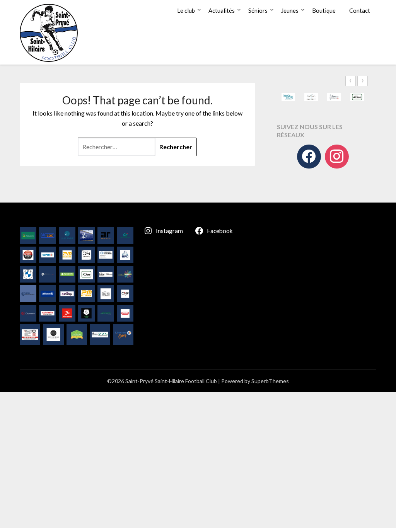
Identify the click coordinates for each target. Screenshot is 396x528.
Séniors (258, 10)
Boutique (324, 10)
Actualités (221, 10)
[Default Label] (337, 156)
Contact (359, 10)
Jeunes (290, 10)
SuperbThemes (270, 381)
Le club (186, 10)
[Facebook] (309, 156)
